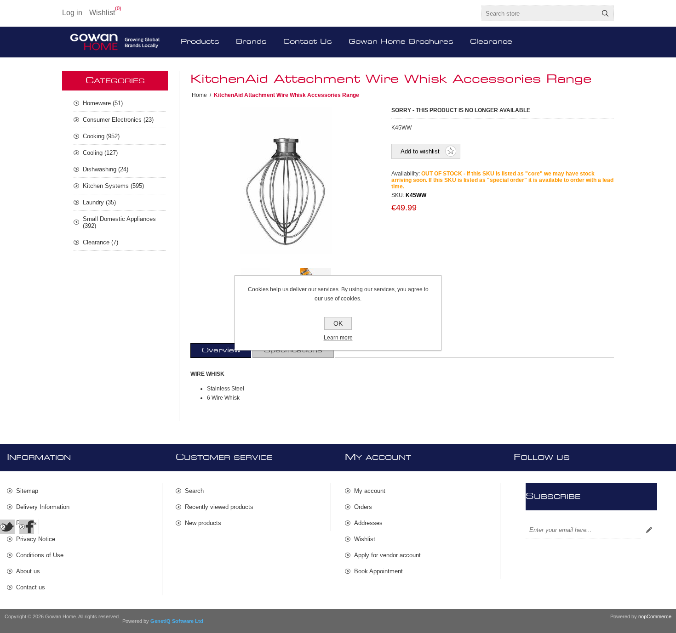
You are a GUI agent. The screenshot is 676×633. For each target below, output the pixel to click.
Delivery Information (42, 506)
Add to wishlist (420, 151)
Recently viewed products (219, 506)
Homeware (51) (103, 103)
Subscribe (649, 530)
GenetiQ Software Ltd (176, 621)
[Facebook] (26, 527)
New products (203, 523)
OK (338, 323)
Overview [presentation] (221, 350)
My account (369, 490)
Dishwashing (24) (105, 169)
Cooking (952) (101, 136)
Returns (26, 523)
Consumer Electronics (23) (118, 119)
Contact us (30, 587)
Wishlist (364, 539)
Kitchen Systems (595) (113, 185)
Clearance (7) (100, 242)
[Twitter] (7, 527)
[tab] (221, 350)
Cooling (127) (100, 152)
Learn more (338, 337)
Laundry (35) (99, 202)
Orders (363, 506)
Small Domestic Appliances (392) (119, 222)
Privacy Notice (35, 539)
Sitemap (27, 490)
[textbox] (539, 13)
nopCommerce (654, 616)
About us (28, 571)
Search (605, 13)
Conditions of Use (39, 555)
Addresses (368, 523)
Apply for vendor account (387, 555)
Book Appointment (378, 571)
